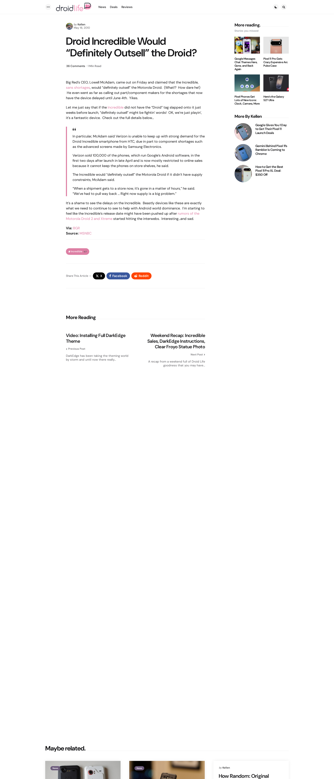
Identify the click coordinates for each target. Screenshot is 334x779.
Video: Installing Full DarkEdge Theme (95, 338)
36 (75, 66)
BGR (76, 228)
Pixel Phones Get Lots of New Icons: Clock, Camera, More (247, 100)
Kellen (81, 24)
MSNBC (85, 233)
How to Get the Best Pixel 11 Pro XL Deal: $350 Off (269, 171)
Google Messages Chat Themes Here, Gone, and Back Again (245, 64)
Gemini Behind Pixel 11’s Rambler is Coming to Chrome (271, 150)
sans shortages (78, 87)
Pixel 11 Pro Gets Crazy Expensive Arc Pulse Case (275, 62)
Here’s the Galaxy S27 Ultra (273, 98)
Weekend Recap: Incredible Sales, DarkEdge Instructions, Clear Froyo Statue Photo (176, 341)
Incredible (116, 107)
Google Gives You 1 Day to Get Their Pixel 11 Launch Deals (271, 129)
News (55, 768)
